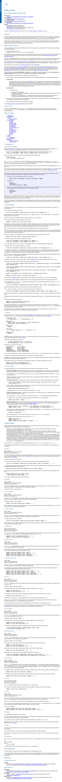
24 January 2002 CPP (23, 66)
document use (40, 30)
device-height (12, 124)
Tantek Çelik (9, 26)
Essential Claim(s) (8, 70)
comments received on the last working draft (15, 103)
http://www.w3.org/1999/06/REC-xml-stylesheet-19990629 (19, 778)
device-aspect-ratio (14, 127)
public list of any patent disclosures (16, 68)
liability (31, 30)
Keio (19, 30)
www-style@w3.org (22, 61)
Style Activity (36, 64)
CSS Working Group (24, 64)
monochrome (13, 130)
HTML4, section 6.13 (52, 169)
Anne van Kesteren (11, 28)
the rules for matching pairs (33, 402)
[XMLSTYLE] (35, 259)
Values (9, 135)
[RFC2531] (6, 606)
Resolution (12, 137)
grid (11, 134)
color (11, 128)
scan (11, 133)
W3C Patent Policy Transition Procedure (45, 66)
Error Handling (13, 118)
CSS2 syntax (38, 314)
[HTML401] (10, 148)
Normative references (13, 140)
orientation (12, 125)
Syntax (9, 117)
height (11, 122)
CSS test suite (30, 81)
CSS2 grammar (29, 314)
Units (8, 136)
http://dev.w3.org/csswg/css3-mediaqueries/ (16, 21)
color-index (12, 129)
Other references (12, 141)
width (11, 121)
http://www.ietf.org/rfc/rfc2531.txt (13, 775)
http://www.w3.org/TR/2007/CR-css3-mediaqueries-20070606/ (20, 23)
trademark (34, 30)
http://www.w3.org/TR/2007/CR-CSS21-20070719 (36, 765)
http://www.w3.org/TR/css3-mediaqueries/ (15, 18)
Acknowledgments (11, 138)
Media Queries (10, 116)
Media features (10, 120)
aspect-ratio (12, 126)
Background (10, 115)
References (9, 139)
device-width (12, 123)
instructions (31, 61)
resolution (12, 132)
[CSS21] (19, 148)
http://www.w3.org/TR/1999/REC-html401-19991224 (18, 771)
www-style (6, 73)
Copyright (6, 30)
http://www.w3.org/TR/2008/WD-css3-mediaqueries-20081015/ (20, 16)
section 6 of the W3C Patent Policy (40, 70)
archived (8, 61)
